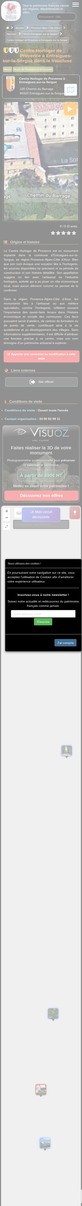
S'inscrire (43, 622)
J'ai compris (65, 643)
